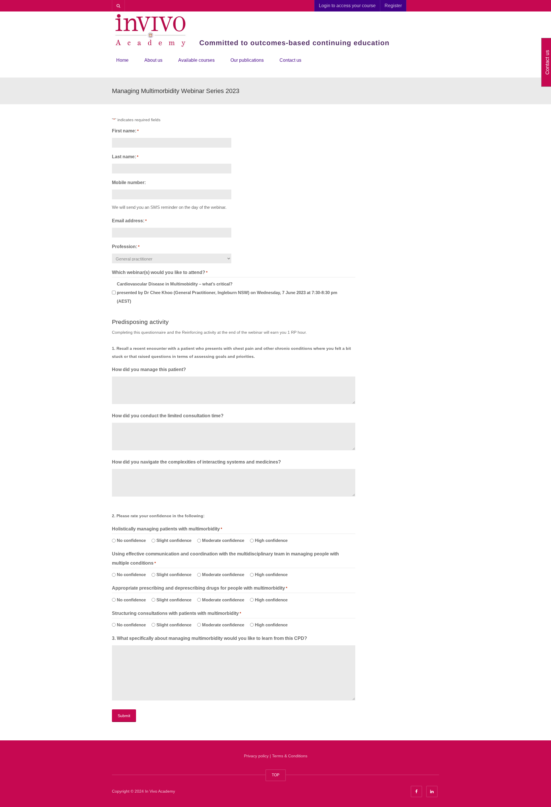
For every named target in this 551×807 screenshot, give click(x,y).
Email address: (129, 220)
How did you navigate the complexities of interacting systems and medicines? (196, 462)
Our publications (247, 60)
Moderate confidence (223, 540)
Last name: (125, 156)
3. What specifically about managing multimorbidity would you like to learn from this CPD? (209, 638)
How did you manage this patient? (149, 369)
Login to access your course (347, 5)
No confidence (131, 540)
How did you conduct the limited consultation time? (168, 415)
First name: (125, 130)
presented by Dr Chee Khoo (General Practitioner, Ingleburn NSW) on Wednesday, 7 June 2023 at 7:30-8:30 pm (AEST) (227, 292)
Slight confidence (173, 540)
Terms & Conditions (289, 756)
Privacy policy (256, 756)
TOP (276, 775)
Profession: (125, 246)
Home (122, 60)
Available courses (196, 60)
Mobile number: (129, 182)
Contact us (290, 60)
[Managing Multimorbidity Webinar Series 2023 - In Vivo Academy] (255, 30)
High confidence (271, 540)
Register (393, 5)
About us (153, 60)
